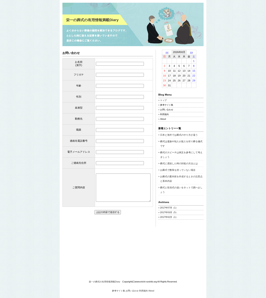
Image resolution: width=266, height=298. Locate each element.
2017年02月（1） (169, 217)
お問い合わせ (71, 52)
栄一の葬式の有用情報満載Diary (92, 20)
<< (167, 52)
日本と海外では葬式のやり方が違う (179, 135)
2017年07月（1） (169, 207)
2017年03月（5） (169, 212)
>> (191, 52)
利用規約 (164, 114)
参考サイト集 (166, 105)
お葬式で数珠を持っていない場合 (177, 170)
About (163, 119)
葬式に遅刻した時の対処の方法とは (179, 163)
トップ (163, 100)
